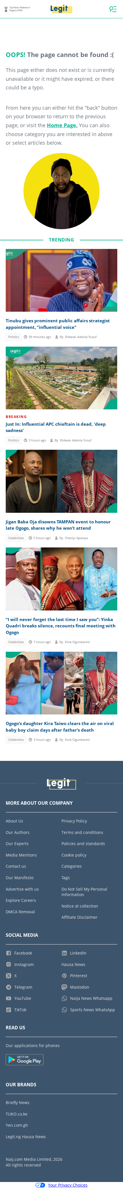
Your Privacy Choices (68, 1185)
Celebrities (16, 538)
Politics (13, 337)
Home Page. (62, 125)
